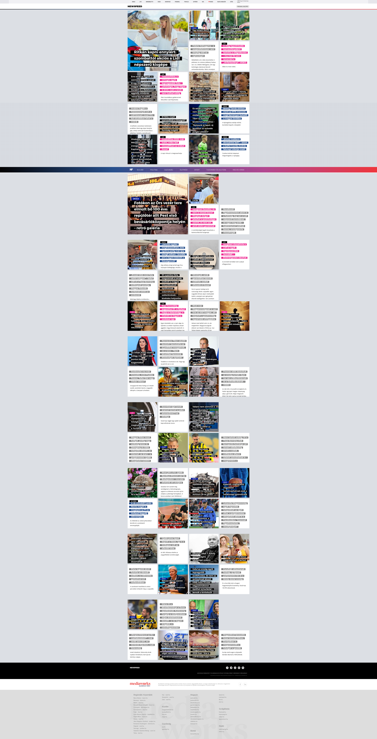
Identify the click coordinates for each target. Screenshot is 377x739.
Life (141, 1)
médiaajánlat (243, 673)
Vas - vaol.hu (166, 695)
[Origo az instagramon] (235, 668)
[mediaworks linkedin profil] (245, 684)
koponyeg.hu (223, 714)
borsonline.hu (194, 734)
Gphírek (195, 1)
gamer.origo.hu (195, 705)
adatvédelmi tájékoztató (203, 673)
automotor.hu (194, 700)
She (203, 1)
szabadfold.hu (166, 712)
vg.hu (163, 727)
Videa (159, 1)
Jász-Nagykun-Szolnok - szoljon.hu (144, 721)
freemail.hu (222, 712)
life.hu (221, 699)
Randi (211, 1)
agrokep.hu (165, 729)
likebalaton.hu (194, 707)
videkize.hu (193, 721)
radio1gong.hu (223, 729)
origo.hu (164, 717)
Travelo (186, 1)
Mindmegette (149, 1)
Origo (133, 1)
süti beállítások (228, 673)
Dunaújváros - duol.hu (140, 709)
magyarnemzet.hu (167, 709)
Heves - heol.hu (138, 719)
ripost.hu (221, 695)
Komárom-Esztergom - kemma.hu (144, 723)
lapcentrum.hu (223, 719)
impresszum (236, 673)
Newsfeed (167, 1)
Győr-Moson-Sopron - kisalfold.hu (144, 714)
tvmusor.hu (193, 723)
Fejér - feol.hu (138, 712)
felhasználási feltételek (217, 673)
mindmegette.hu (195, 712)
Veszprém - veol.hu (168, 697)
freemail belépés (242, 6)
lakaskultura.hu (195, 702)
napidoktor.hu (194, 709)
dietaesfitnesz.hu (195, 716)
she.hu (221, 702)
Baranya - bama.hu (139, 700)
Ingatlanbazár (221, 1)
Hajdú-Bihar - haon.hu (140, 716)
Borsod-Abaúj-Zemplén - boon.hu (144, 705)
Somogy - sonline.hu (140, 728)
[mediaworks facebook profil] (240, 684)
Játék (231, 1)
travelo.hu (193, 714)
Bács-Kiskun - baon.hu (141, 698)
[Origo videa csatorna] (239, 668)
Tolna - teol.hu (138, 733)
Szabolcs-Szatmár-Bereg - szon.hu (144, 730)
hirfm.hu (221, 731)
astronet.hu (194, 698)
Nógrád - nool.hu (139, 726)
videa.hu (221, 717)
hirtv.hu (164, 714)
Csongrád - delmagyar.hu (141, 707)
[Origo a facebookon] (227, 668)
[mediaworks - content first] (140, 684)
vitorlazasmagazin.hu (197, 719)
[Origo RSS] (243, 668)
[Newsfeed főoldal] (135, 668)
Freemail (177, 1)
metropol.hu (222, 697)
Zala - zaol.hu (166, 699)
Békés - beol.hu (138, 702)
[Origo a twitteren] (231, 668)
